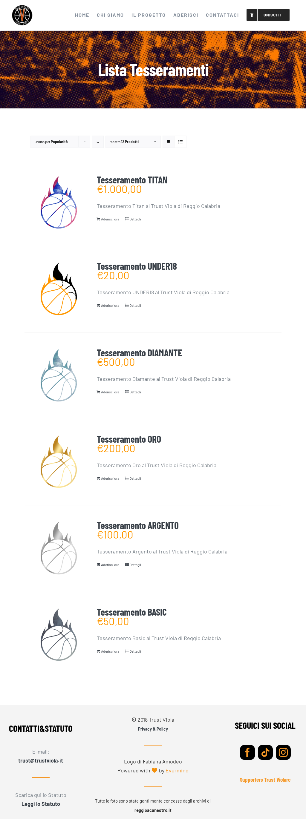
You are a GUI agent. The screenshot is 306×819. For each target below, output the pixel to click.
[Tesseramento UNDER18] (58, 289)
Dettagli (135, 219)
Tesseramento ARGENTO (138, 525)
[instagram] (283, 752)
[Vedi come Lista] (180, 142)
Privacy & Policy (153, 728)
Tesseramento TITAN (132, 179)
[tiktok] (265, 752)
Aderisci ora (110, 219)
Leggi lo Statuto (41, 803)
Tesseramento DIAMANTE (139, 352)
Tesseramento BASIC (132, 611)
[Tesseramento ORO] (58, 462)
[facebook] (247, 752)
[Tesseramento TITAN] (58, 203)
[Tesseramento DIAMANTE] (58, 376)
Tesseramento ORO (129, 438)
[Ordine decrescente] (98, 142)
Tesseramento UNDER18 (137, 266)
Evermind (177, 770)
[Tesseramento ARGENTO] (58, 548)
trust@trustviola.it (40, 760)
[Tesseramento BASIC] (58, 635)
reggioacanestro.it (153, 810)
